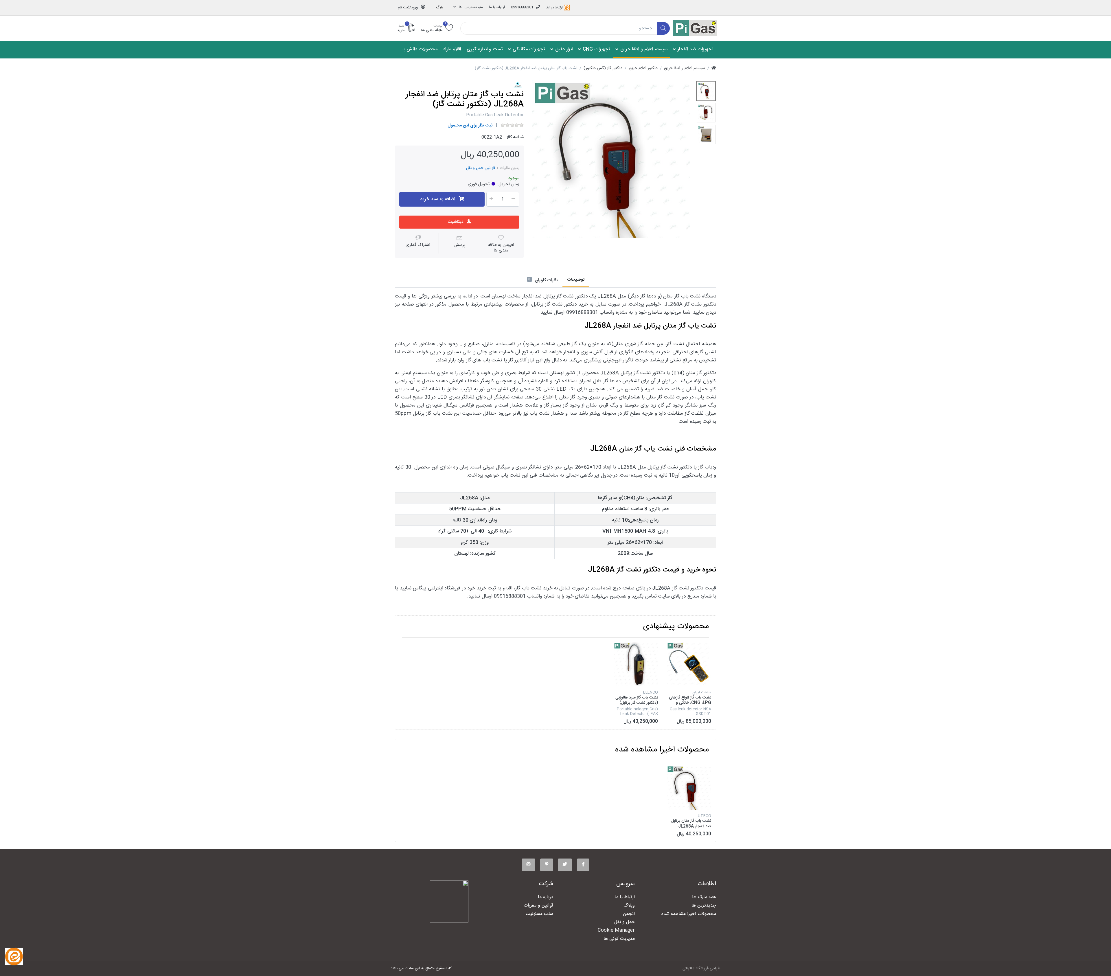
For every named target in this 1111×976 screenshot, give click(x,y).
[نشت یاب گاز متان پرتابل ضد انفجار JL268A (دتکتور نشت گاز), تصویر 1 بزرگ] (706, 91)
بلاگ (439, 7)
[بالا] (713, 68)
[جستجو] (663, 28)
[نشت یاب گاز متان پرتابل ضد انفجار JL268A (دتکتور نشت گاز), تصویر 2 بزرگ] (706, 112)
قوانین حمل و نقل (480, 168)
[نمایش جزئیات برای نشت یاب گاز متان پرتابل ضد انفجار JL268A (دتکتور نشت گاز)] (689, 788)
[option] (611, 159)
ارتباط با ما (497, 7)
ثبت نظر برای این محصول (470, 125)
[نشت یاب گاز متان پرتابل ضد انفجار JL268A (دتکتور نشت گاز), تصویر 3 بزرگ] (706, 134)
